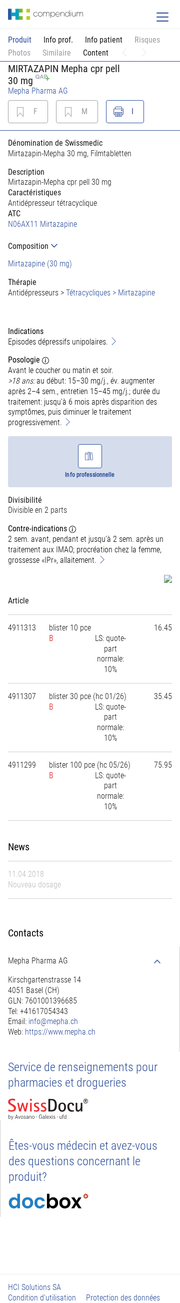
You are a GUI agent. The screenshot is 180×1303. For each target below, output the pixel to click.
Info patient (103, 40)
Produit (20, 40)
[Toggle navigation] (162, 17)
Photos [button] (19, 53)
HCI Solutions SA (34, 1287)
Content (95, 53)
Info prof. (58, 40)
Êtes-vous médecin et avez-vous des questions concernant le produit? (83, 1161)
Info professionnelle (89, 474)
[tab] (90, 246)
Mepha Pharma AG (38, 91)
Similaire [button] (56, 53)
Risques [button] (147, 40)
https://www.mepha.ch (60, 1032)
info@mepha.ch (53, 1021)
